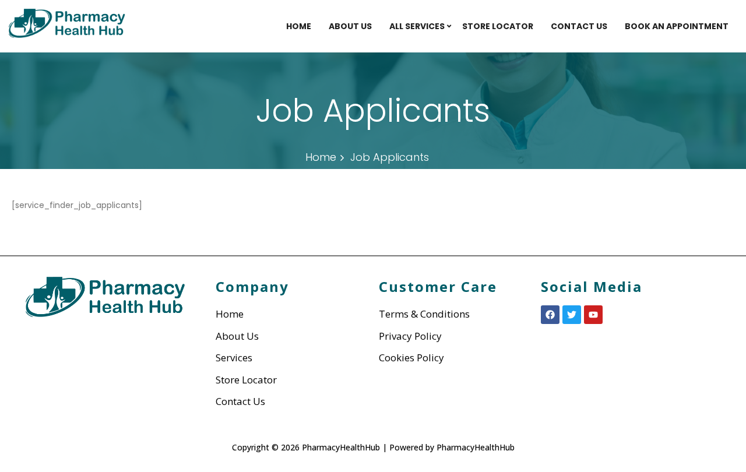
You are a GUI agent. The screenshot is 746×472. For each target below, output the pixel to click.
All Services (417, 26)
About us (350, 26)
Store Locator (497, 26)
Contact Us (579, 26)
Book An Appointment (677, 26)
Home (298, 26)
